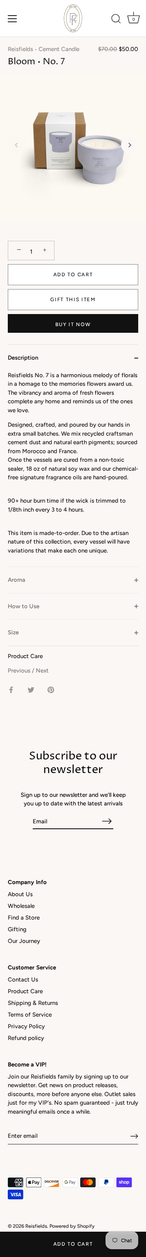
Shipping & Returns (33, 1002)
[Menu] (12, 18)
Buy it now (73, 324)
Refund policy (26, 1038)
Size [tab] (13, 632)
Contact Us (23, 979)
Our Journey (24, 941)
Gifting (17, 929)
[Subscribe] (107, 821)
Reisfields (20, 49)
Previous (20, 670)
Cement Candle (59, 49)
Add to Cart (73, 1244)
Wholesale (21, 905)
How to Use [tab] (23, 606)
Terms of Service (30, 1014)
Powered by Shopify (72, 1226)
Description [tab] (23, 357)
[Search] (116, 19)
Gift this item (73, 299)
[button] (16, 145)
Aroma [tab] (16, 579)
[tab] (73, 469)
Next (42, 670)
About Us (20, 894)
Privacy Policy (26, 1026)
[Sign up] (134, 1136)
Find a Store (24, 917)
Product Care (25, 656)
